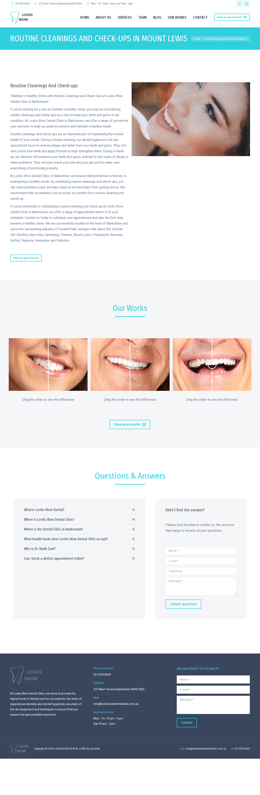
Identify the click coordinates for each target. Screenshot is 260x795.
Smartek (95, 748)
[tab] (79, 510)
